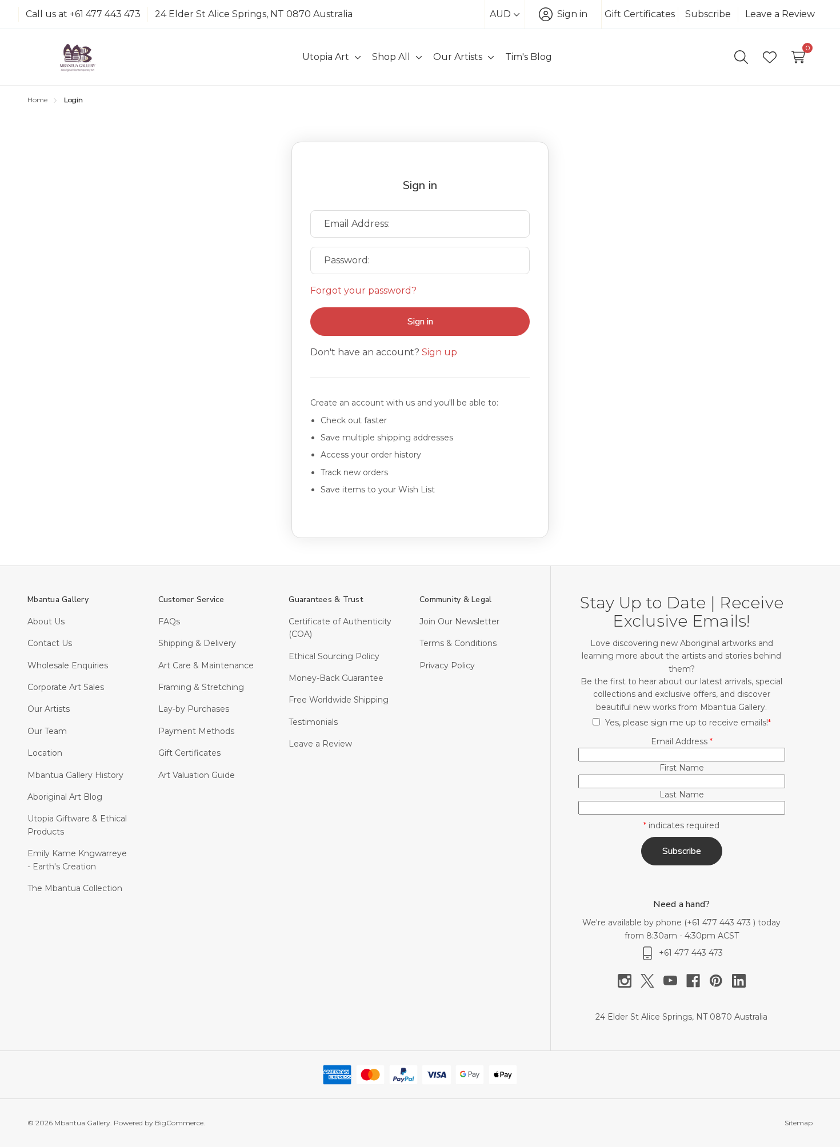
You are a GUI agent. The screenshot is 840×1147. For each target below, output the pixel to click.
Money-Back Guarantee (336, 678)
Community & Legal (455, 599)
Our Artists (48, 709)
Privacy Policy (447, 665)
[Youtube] (674, 981)
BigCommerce (179, 1122)
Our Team (47, 731)
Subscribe (708, 14)
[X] (652, 981)
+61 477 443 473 (720, 922)
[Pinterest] (720, 981)
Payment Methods (196, 731)
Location (44, 753)
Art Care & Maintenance (206, 665)
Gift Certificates (640, 14)
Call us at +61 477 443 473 (83, 14)
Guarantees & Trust (326, 599)
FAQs (169, 621)
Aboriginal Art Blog (64, 797)
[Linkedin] (739, 981)
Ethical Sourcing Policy (334, 656)
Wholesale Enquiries (67, 665)
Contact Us (49, 643)
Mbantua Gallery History (75, 775)
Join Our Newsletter (459, 621)
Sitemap (799, 1122)
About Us (46, 621)
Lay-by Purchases (193, 709)
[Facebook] (697, 981)
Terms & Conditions (458, 643)
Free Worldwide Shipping (339, 700)
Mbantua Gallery (58, 599)
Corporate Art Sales (65, 687)
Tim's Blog (528, 56)
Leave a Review (780, 14)
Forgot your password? (363, 290)
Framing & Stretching (201, 687)
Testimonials (313, 722)
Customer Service (191, 599)
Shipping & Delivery (197, 643)
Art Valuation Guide (196, 775)
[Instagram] (629, 981)
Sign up (439, 352)
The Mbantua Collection (74, 888)
